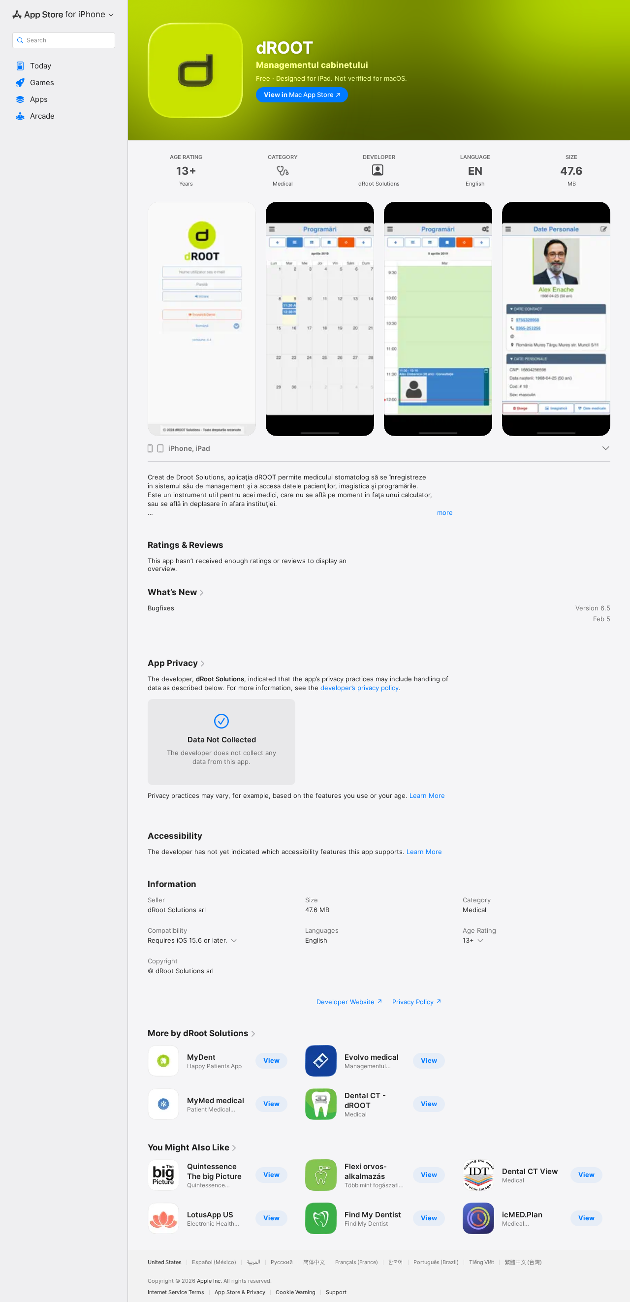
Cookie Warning (295, 1292)
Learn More (427, 795)
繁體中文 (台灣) (523, 1262)
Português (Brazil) (436, 1262)
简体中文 (314, 1262)
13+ (468, 940)
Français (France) (356, 1262)
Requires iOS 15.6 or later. (187, 940)
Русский (282, 1262)
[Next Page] (620, 1196)
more (445, 512)
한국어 (395, 1262)
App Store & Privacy (240, 1292)
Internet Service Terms (176, 1292)
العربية (253, 1262)
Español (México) (214, 1262)
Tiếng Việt (481, 1262)
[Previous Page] (138, 1196)
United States (165, 1262)
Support (336, 1292)
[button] (64, 66)
